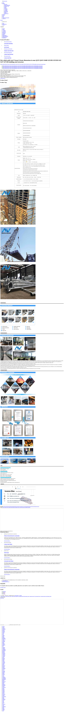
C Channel (5, 10)
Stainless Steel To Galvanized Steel (35, 596)
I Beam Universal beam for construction (11, 535)
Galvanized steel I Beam (8, 561)
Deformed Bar (6, 13)
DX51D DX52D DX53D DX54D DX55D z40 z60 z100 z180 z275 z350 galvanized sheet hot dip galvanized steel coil (21, 506)
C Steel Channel (2, 596)
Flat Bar (5, 12)
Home (3, 2)
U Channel (5, 9)
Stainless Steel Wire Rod (8, 50)
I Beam (5, 7)
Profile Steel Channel (15, 596)
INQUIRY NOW (3, 587)
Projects (3, 15)
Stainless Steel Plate (7, 5)
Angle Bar (5, 8)
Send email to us (2, 78)
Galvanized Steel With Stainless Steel (23, 596)
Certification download (5, 17)
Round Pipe (4, 37)
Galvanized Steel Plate (8, 43)
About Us (3, 14)
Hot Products (17, 595)
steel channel (6, 47)
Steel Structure (4, 24)
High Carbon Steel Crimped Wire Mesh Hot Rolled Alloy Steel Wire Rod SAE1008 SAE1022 (16, 507)
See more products (7, 540)
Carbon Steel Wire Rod (8, 54)
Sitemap (20, 595)
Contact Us (4, 18)
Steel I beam (6, 552)
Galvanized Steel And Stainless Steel (45, 596)
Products (3, 3)
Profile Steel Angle (8, 596)
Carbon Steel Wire (7, 57)
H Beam (5, 6)
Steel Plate (5, 4)
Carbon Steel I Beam (8, 544)
